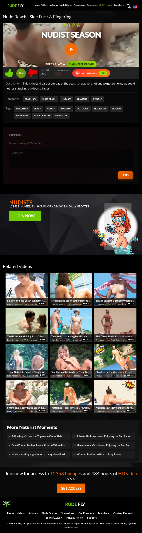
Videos (44, 5)
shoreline (61, 115)
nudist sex (100, 108)
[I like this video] (9, 72)
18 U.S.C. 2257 (53, 517)
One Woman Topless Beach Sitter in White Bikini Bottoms (41, 445)
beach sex (22, 108)
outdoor (83, 108)
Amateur (82, 99)
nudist (51, 108)
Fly (15, 6)
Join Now (25, 216)
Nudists (66, 99)
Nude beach (49, 99)
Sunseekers (79, 5)
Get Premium (105, 5)
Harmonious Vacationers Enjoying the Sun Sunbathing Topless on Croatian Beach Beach (106, 445)
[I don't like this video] (32, 72)
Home (37, 5)
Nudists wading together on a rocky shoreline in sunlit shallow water (41, 454)
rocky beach (42, 115)
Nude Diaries (66, 5)
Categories (92, 5)
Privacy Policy (74, 517)
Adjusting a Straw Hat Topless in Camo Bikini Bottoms (41, 436)
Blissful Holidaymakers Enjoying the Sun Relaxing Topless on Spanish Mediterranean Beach (106, 436)
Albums (54, 5)
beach (37, 108)
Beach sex (30, 99)
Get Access (71, 488)
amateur (65, 108)
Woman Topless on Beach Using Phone (99, 454)
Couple (97, 99)
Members (119, 5)
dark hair (22, 115)
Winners (91, 73)
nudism (116, 108)
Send (125, 175)
